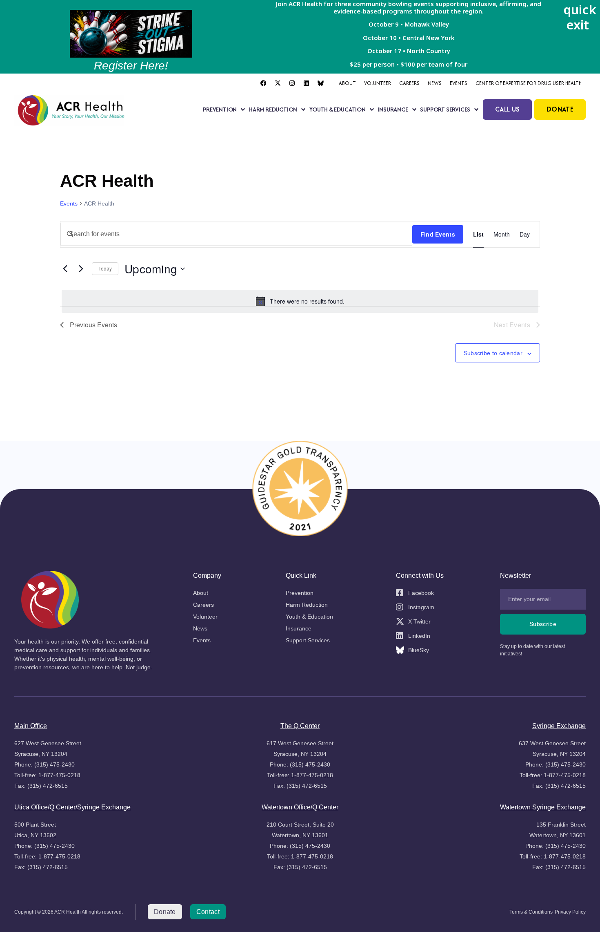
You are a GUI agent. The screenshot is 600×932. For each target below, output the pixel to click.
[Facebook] (263, 83)
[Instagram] (292, 83)
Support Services (445, 109)
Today (105, 268)
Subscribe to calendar (493, 353)
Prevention (220, 109)
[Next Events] (81, 269)
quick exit (579, 17)
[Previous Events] (65, 269)
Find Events (437, 234)
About (347, 83)
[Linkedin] (306, 83)
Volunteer (377, 83)
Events (458, 83)
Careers (409, 83)
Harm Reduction (273, 109)
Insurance (393, 109)
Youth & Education (337, 109)
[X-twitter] (277, 83)
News (435, 83)
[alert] (300, 301)
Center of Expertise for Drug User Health (529, 83)
